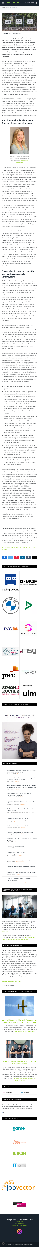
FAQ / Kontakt (19, 1223)
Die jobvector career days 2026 (11, 981)
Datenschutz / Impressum (19, 1225)
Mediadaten (19, 1221)
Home (3, 7)
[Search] (36, 3)
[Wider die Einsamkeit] (19, 22)
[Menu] (3, 3)
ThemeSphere (29, 1244)
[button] (3, 1244)
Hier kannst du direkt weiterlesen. (25, 1031)
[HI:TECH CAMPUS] (20, 3)
